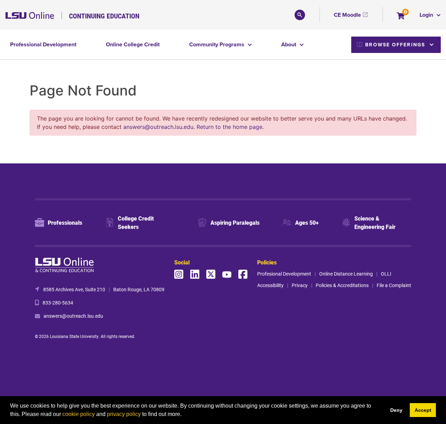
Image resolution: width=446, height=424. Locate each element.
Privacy (300, 285)
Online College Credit (133, 44)
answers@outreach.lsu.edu (158, 126)
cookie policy (78, 414)
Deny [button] (396, 410)
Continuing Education (104, 15)
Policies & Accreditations (342, 285)
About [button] (289, 44)
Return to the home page (229, 126)
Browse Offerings (395, 44)
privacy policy (124, 414)
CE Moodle (347, 15)
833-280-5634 (58, 302)
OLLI (386, 273)
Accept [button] (423, 410)
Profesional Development (284, 273)
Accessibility (270, 285)
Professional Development (43, 44)
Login (427, 15)
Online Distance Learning (346, 273)
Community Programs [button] (217, 44)
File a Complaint (394, 285)
